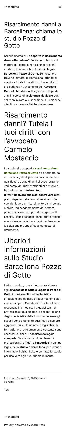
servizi (43, 378)
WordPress (38, 425)
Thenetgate (11, 7)
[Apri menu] (60, 7)
